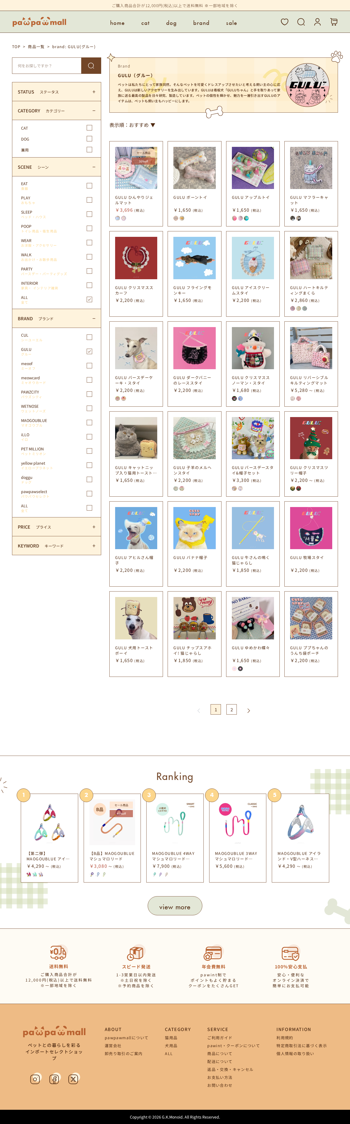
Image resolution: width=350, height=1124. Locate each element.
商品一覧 (36, 46)
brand (201, 22)
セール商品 (143, 153)
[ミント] (154, 874)
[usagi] (240, 488)
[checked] (234, 398)
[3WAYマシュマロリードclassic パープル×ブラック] (91, 874)
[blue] (240, 398)
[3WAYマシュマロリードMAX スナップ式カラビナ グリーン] (97, 874)
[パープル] (240, 218)
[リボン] (175, 488)
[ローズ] (181, 488)
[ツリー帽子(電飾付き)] (292, 488)
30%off (143, 161)
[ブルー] (117, 218)
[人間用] (298, 218)
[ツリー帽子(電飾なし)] (298, 488)
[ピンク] (123, 218)
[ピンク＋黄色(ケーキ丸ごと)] (117, 398)
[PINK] (29, 874)
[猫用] (292, 218)
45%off (121, 813)
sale (231, 22)
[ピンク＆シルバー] (298, 398)
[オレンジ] (166, 874)
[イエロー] (298, 308)
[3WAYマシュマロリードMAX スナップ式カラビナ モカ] (103, 874)
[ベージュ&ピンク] (292, 398)
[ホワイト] (181, 218)
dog (171, 22)
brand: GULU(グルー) (74, 46)
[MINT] (35, 874)
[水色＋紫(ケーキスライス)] (123, 398)
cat (145, 22)
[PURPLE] (41, 874)
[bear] (234, 488)
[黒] (240, 668)
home (117, 22)
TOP (16, 46)
